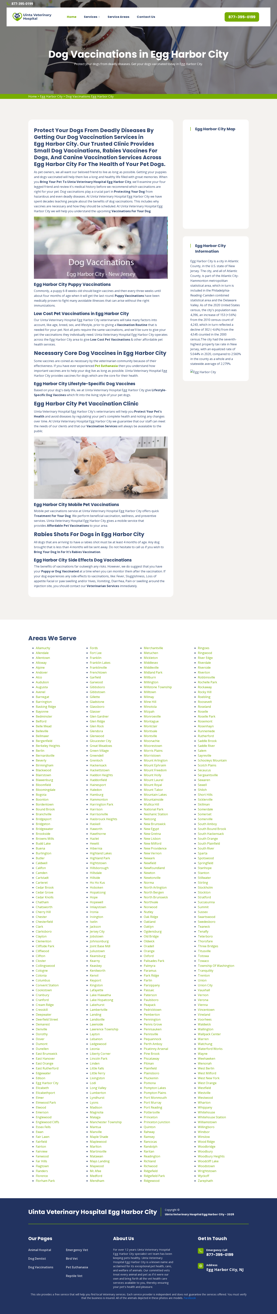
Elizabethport (45, 1093)
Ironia (94, 912)
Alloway (41, 663)
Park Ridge (151, 975)
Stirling (203, 883)
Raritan (149, 1151)
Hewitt (94, 843)
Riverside (204, 667)
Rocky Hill (204, 692)
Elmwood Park (46, 1102)
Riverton (204, 672)
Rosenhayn (206, 726)
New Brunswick (155, 824)
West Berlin (206, 1068)
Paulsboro (151, 1000)
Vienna (203, 1005)
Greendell (96, 755)
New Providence (155, 848)
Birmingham (44, 765)
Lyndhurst (97, 1098)
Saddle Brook (207, 741)
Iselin (93, 922)
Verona (203, 1000)
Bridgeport (43, 819)
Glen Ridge (97, 721)
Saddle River (206, 746)
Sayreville (204, 755)
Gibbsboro (97, 687)
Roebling (204, 697)
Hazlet (94, 839)
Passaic (149, 990)
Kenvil (94, 975)
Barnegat (42, 697)
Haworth (96, 829)
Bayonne (42, 711)
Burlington (43, 853)
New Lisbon (152, 839)
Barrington (44, 702)
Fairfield (41, 1142)
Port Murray (152, 1102)
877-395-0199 (22, 3)
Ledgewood (98, 1044)
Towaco (203, 961)
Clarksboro (44, 931)
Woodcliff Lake (208, 1161)
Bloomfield (43, 785)
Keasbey (96, 966)
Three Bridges (208, 946)
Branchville (43, 814)
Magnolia (96, 1112)
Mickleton (151, 658)
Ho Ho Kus (97, 883)
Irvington (96, 917)
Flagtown (42, 1166)
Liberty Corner (100, 1054)
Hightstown (98, 863)
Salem (202, 751)
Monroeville (152, 716)
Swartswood (206, 917)
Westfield (204, 1088)
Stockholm (205, 887)
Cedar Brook (45, 887)
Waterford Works (210, 1049)
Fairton (41, 1146)
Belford (41, 721)
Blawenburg (44, 780)
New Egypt (151, 829)
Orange (149, 951)
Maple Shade (99, 1137)
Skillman (204, 804)
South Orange (208, 839)
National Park (153, 809)
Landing (95, 1014)
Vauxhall (204, 990)
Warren (203, 1039)
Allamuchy (43, 648)
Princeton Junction (157, 1122)
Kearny (95, 961)
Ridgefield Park (154, 1176)
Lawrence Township (104, 1029)
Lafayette (96, 990)
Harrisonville (99, 814)
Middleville (151, 667)
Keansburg (98, 956)
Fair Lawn (42, 1137)
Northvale (151, 902)
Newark (149, 858)
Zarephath (205, 1181)
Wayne (202, 1054)
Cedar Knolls (45, 897)
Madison (96, 1107)
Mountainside (153, 799)
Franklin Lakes (100, 663)
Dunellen (42, 1049)
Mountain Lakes (155, 795)
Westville (204, 1093)
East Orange (44, 1063)
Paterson (150, 995)
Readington (152, 1156)
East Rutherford (47, 1068)
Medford (96, 1176)
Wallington (205, 1029)
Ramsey (149, 1137)
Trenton (204, 975)
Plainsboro (151, 1073)
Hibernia (96, 848)
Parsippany (152, 985)
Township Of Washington (216, 966)
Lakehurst (97, 1005)
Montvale (150, 731)
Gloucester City (100, 741)
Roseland (204, 707)
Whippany (205, 1107)
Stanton (203, 873)
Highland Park (100, 858)
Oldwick (149, 941)
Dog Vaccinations (40, 1267)
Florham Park (45, 1181)
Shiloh (202, 790)
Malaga (95, 1117)
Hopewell (96, 902)
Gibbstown (97, 692)
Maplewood (98, 1142)
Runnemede (206, 731)
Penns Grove (153, 1024)
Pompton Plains (155, 1093)
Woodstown (206, 1166)
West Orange (207, 1083)
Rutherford (206, 736)
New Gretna (152, 834)
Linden (94, 1063)
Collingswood (45, 966)
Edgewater (43, 1073)
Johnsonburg (99, 941)
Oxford (149, 956)
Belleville (42, 731)
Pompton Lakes (155, 1088)
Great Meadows (101, 746)
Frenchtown (98, 672)
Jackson (95, 926)
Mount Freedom (155, 770)
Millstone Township (158, 687)
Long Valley (98, 1088)
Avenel (40, 692)
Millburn (150, 677)
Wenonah (205, 1063)
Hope (94, 897)
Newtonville (152, 878)
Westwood (205, 1098)
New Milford (152, 843)
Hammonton (99, 799)
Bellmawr (42, 736)
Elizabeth (42, 1088)
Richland (150, 1161)
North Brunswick (156, 897)
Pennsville (151, 1034)
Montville (150, 736)
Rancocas (150, 1142)
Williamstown (207, 1122)
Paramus (150, 970)
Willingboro (206, 1127)
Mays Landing (100, 1161)
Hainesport (98, 785)
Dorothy (42, 1034)
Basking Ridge (46, 707)
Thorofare (205, 941)
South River (206, 848)
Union (202, 980)
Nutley (148, 912)
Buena (40, 848)
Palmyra (149, 966)
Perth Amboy (153, 1044)
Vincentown (206, 1010)
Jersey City (97, 931)
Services (90, 17)
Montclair (150, 726)
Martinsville (98, 1151)
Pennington (152, 1019)
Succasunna (206, 902)
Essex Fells (43, 1127)
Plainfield (150, 1068)
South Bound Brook (212, 829)
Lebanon (96, 1039)
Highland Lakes (101, 853)
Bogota (41, 795)
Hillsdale (96, 873)
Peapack (150, 1005)
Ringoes (203, 648)
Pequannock (152, 1039)
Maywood (97, 1166)
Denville (41, 1029)
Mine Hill (150, 702)
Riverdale (204, 663)
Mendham (97, 1181)
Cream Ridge (45, 1005)
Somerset (204, 814)
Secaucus (204, 770)
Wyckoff (203, 1176)
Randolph (150, 1146)
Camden (41, 873)
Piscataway (151, 1058)
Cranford (42, 1000)
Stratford (204, 897)
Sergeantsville (208, 775)
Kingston (96, 985)
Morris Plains (153, 751)
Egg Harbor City (51, 96)
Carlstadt (42, 878)
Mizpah (149, 711)
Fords (94, 648)
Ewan (39, 1132)
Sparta (202, 853)
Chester (41, 917)
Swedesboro (206, 922)
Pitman (149, 1063)
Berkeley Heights (48, 746)
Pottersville (152, 1112)
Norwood (150, 907)
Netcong (150, 819)
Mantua (95, 1127)
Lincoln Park (98, 1058)
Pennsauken (152, 1029)
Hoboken (96, 887)
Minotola (150, 707)
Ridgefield (151, 1171)
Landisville (97, 1019)
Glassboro (97, 707)
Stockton (204, 892)
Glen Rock (97, 726)
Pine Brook (152, 1054)
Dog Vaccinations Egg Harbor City (90, 96)
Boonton (42, 799)
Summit (203, 907)
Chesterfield (44, 922)
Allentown (43, 658)
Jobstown (96, 936)
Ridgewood (151, 1181)
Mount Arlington (156, 760)
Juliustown (97, 951)
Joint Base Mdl (100, 946)
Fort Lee (96, 653)
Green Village (99, 751)
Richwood (150, 1166)
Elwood (41, 1107)
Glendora (96, 731)
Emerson (42, 1112)
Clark (39, 926)
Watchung (205, 1044)
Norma (149, 883)
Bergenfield (44, 741)
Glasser (95, 711)
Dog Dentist (37, 1258)
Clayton (41, 936)
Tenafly (203, 931)
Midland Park (153, 672)
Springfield (205, 863)
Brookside (43, 834)
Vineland (204, 1014)
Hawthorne (98, 834)
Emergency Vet (77, 1250)
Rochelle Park (207, 682)
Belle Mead (43, 726)
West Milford (207, 1073)
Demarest (43, 1024)
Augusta (42, 687)
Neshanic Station (156, 814)
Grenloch (96, 760)
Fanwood (42, 1156)
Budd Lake (43, 843)
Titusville (204, 951)
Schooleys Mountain (212, 760)
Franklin (95, 658)
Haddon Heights (101, 775)
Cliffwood (42, 951)
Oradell (149, 946)
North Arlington (155, 887)
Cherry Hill (43, 912)
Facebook (190, 1298)
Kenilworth (97, 970)
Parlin (148, 980)
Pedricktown (152, 1010)
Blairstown (43, 775)
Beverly (41, 760)
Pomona (150, 1083)
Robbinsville (206, 677)
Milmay (149, 697)
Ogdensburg (153, 931)
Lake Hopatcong (101, 1000)
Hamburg (96, 795)
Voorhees (205, 1019)
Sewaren (204, 780)
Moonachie (152, 741)
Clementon (43, 941)
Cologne (42, 970)
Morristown (152, 755)
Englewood (43, 1117)
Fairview (41, 1151)
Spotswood (206, 858)
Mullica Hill (151, 804)
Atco (39, 677)
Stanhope (205, 868)
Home (71, 17)
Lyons (94, 1102)
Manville (96, 1132)
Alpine (40, 667)
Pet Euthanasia (77, 1267)
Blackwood (43, 770)
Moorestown (153, 746)
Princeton (151, 1117)
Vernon (203, 995)
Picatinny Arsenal (156, 1049)
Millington (151, 682)
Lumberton (98, 1093)
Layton (95, 1034)
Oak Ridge (151, 917)
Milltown (150, 692)
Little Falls (97, 1068)
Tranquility (205, 970)
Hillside (95, 878)
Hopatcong (98, 892)
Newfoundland (154, 868)
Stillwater (204, 878)
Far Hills (41, 1161)
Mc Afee (95, 1171)
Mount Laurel (153, 780)
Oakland (149, 922)
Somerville (205, 819)
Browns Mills (45, 839)
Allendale (42, 653)
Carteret (42, 883)
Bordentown (45, 804)
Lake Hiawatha (100, 995)
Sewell (202, 785)
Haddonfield (98, 780)
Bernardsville (45, 755)
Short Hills (205, 795)
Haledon (96, 790)
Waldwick (204, 1024)
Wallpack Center (209, 1034)
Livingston (97, 1078)
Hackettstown (99, 770)
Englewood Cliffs (47, 1122)
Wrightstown (207, 1171)
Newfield (150, 863)
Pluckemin (151, 1078)
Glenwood (97, 736)
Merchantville (153, 648)
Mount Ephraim (155, 765)
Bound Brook (45, 809)
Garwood (96, 682)
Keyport (95, 980)
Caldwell (41, 863)
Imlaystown (98, 907)
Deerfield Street (47, 1019)
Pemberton (152, 1014)
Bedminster (44, 716)
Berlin (40, 751)
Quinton (149, 1127)
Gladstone (97, 702)
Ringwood (205, 653)
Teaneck (204, 926)
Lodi (93, 1083)
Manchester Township (106, 1122)
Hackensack (98, 765)
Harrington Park (101, 804)
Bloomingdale (45, 790)
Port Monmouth (155, 1098)
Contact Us (146, 17)
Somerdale (205, 809)
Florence (42, 1176)
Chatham (42, 902)
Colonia (41, 975)
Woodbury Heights (211, 1156)
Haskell (95, 824)
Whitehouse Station (212, 1117)
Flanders (42, 1171)
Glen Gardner (99, 716)
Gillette (95, 697)
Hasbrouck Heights (103, 819)
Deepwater (43, 1014)
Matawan (96, 1156)
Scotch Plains (207, 765)
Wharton (204, 1102)
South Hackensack (211, 834)
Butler (40, 858)
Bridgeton (43, 824)
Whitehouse (206, 1112)
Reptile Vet (74, 1276)
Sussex (203, 912)
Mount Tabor (153, 790)
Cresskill (42, 1010)
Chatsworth (44, 907)
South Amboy (207, 824)
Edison (40, 1078)
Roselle (203, 711)
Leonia (94, 1049)
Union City (205, 985)
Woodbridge (206, 1146)
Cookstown (44, 990)
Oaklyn (149, 926)
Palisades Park (154, 961)
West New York (209, 1078)
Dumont (41, 1044)
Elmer (40, 1098)
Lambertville (98, 1010)
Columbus (43, 980)
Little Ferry (97, 1073)
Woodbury (205, 1151)
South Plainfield (209, 843)
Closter (41, 961)
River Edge (205, 658)
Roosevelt (205, 702)
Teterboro (205, 936)
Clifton (40, 956)
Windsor (204, 1132)
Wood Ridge (206, 1142)
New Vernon (152, 853)
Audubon (42, 682)
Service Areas (118, 17)
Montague (151, 721)
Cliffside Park (45, 946)
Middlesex (151, 663)
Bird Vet (72, 1258)
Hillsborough (99, 868)
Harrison (96, 809)
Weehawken (206, 1058)
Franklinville (98, 667)
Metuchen (151, 653)
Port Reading (153, 1107)
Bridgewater (44, 829)
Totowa (203, 956)
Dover (40, 1039)
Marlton (95, 1146)
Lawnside (96, 1024)
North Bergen (154, 892)
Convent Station (47, 985)
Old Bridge (151, 936)
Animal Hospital (39, 1250)
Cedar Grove (44, 892)
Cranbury (42, 995)
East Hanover (45, 1058)
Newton (149, 873)
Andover (42, 672)
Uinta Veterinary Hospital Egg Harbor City (92, 1211)
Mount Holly (152, 775)
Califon (41, 868)
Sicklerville (205, 799)
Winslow (204, 1137)
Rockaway (205, 687)
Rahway (149, 1132)
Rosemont (205, 721)
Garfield (95, 677)
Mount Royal (153, 785)
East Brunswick (46, 1054)
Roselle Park (206, 716)
